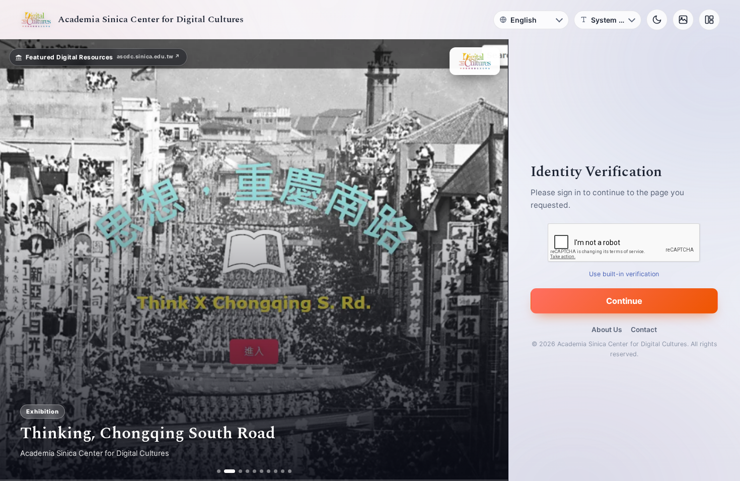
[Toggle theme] (657, 19)
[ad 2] (226, 471)
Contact (644, 330)
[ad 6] (261, 471)
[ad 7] (268, 471)
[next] (490, 260)
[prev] (18, 260)
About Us (606, 330)
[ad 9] (282, 471)
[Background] (683, 19)
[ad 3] (236, 471)
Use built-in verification (624, 274)
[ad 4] (247, 471)
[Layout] (709, 19)
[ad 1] (218, 471)
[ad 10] (289, 471)
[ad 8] (275, 471)
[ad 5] (254, 471)
